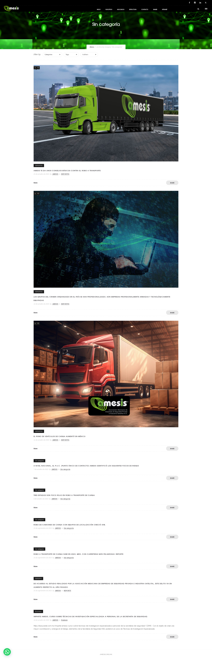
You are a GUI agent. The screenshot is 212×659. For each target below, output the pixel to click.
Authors (85, 54)
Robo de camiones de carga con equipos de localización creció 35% (69, 525)
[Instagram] (195, 2)
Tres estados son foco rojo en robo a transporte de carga (64, 495)
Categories (48, 54)
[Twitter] (205, 2)
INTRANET (164, 9)
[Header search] (198, 9)
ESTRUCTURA (132, 9)
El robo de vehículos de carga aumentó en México (60, 436)
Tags (67, 54)
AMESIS (55, 174)
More (35, 183)
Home (92, 47)
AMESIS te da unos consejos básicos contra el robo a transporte (67, 170)
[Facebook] (189, 2)
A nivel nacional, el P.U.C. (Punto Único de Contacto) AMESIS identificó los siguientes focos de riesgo (86, 466)
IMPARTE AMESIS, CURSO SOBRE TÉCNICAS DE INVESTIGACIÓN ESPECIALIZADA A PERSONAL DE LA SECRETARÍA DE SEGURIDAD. (91, 616)
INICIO (99, 9)
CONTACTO (144, 9)
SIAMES (155, 9)
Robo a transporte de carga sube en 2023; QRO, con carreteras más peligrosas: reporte (78, 554)
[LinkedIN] (200, 2)
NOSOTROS (109, 9)
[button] (7, 652)
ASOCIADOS (120, 9)
